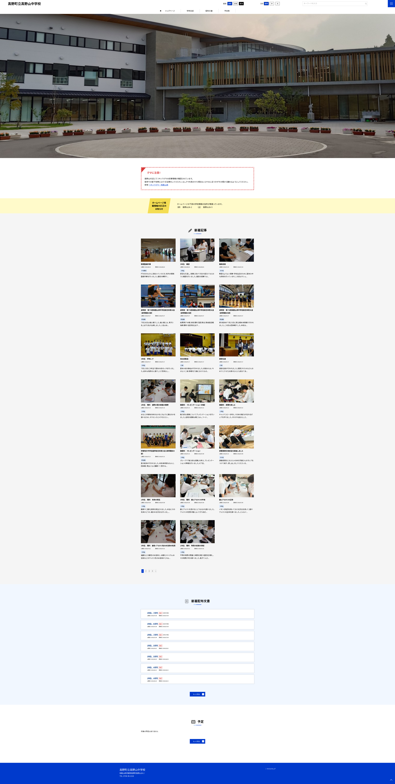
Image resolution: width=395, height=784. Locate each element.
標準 (266, 3)
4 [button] (152, 571)
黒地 (241, 3)
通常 (229, 3)
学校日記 (190, 10)
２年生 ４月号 (152, 678)
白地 (235, 3)
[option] (197, 86)
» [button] (155, 571)
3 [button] (149, 571)
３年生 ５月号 (152, 656)
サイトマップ (271, 769)
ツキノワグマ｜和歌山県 (158, 184)
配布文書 (209, 10)
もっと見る (196, 694)
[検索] (365, 3)
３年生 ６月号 (152, 623)
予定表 (227, 10)
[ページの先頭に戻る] (391, 780)
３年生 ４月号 (152, 667)
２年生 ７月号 (152, 634)
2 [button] (145, 571)
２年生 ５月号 (152, 645)
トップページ (170, 10)
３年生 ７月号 (152, 613)
